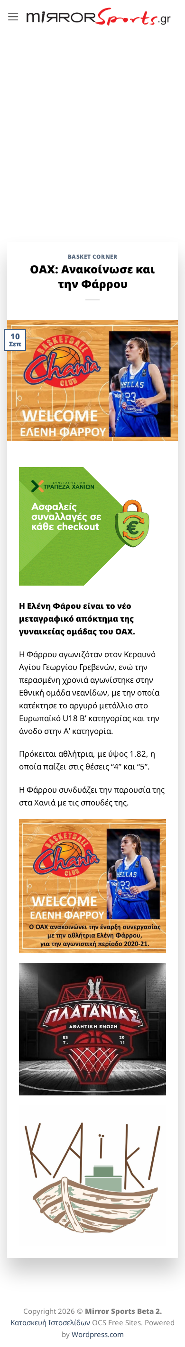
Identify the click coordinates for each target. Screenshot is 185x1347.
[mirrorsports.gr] (99, 16)
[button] (13, 17)
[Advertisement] (92, 130)
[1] (92, 1028)
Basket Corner (93, 256)
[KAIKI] (92, 1174)
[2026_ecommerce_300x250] (90, 525)
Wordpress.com (98, 1334)
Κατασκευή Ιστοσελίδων (50, 1322)
